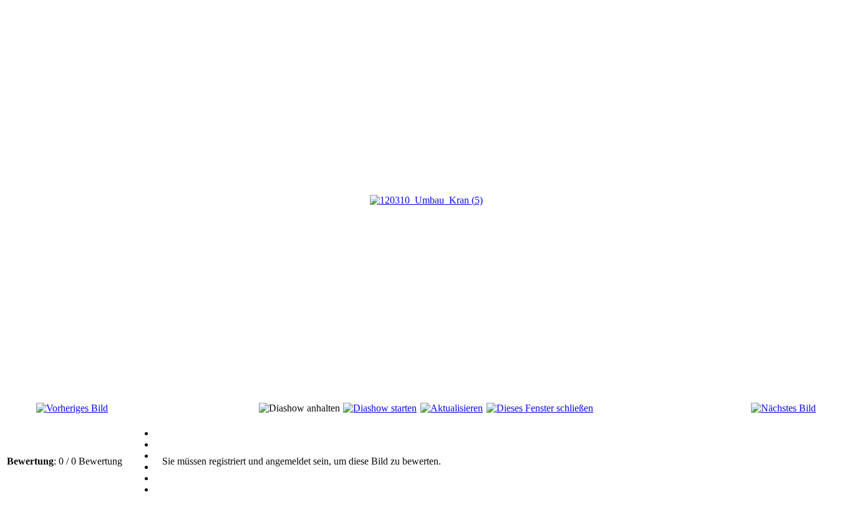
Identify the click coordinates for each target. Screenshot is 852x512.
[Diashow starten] (380, 408)
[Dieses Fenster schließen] (540, 408)
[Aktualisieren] (451, 408)
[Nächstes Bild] (783, 408)
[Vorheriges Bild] (72, 408)
